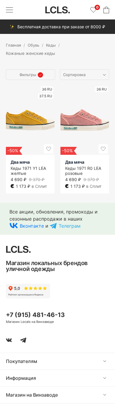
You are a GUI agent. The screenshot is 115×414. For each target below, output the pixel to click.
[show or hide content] (109, 361)
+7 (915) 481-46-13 (35, 314)
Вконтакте (32, 226)
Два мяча (20, 162)
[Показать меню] (9, 9)
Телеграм (69, 226)
